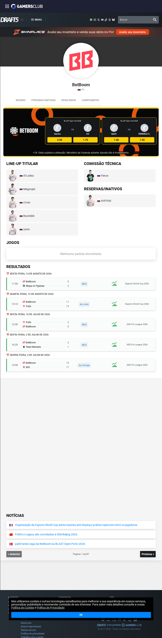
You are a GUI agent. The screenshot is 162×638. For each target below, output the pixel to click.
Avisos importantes (31, 626)
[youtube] (102, 19)
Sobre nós (26, 623)
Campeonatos (90, 100)
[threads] (109, 19)
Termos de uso (28, 630)
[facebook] (91, 19)
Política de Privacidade (50, 607)
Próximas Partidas (43, 100)
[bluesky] (113, 19)
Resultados (68, 100)
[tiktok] (106, 19)
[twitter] (98, 19)
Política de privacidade (32, 633)
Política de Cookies (22, 607)
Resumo (20, 100)
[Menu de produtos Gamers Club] (22, 19)
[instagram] (94, 19)
